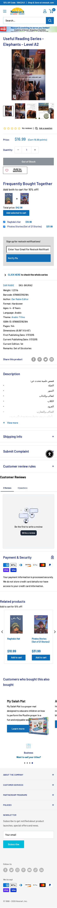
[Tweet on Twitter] (45, 359)
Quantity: (8, 149)
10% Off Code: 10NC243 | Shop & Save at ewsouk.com (28, 2)
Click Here (14, 274)
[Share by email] (51, 359)
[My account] (44, 11)
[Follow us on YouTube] (29, 870)
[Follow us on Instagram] (17, 870)
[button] (8, 111)
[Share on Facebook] (33, 359)
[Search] (50, 20)
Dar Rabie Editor (20, 299)
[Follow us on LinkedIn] (41, 870)
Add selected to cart (16, 212)
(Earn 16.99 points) (37, 140)
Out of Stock (28, 161)
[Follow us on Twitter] (11, 870)
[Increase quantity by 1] (35, 149)
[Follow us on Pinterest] (23, 870)
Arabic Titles (18, 317)
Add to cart (16, 657)
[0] (51, 11)
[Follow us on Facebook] (5, 870)
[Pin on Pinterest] (39, 359)
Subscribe (13, 844)
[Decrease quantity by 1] (18, 149)
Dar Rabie (8, 285)
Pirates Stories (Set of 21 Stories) (24, 226)
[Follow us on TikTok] (35, 870)
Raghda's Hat (14, 221)
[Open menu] (4, 11)
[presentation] (2, 631)
